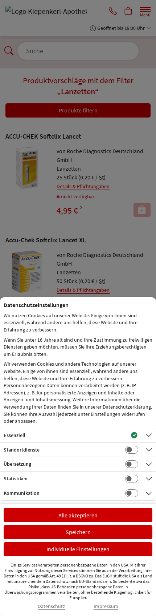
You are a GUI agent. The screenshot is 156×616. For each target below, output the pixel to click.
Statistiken (16, 478)
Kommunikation (22, 493)
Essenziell (14, 435)
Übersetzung (17, 464)
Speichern (78, 532)
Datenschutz (51, 606)
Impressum (106, 606)
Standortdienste (22, 449)
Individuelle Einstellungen (78, 549)
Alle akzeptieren (78, 515)
